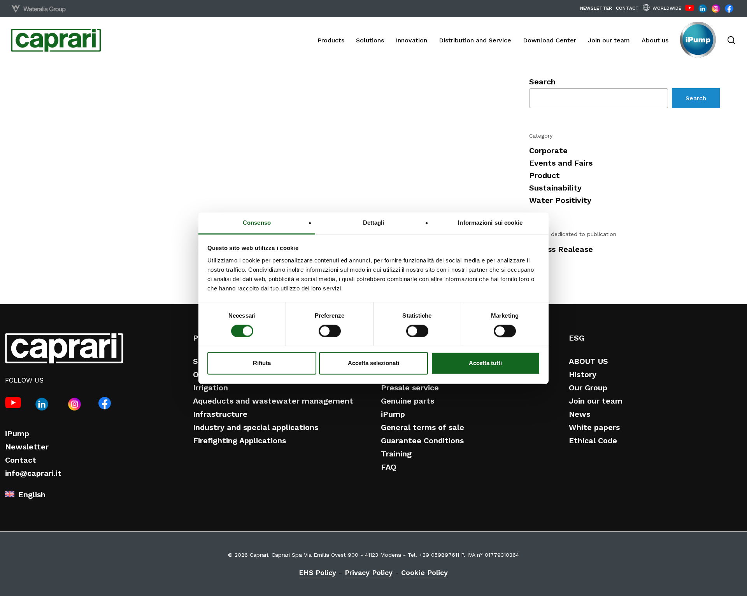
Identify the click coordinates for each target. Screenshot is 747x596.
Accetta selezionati (373, 363)
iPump (17, 433)
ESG (576, 338)
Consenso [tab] (257, 222)
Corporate (548, 150)
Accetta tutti (485, 363)
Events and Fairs (561, 163)
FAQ (388, 467)
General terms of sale (422, 427)
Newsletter (27, 446)
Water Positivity (560, 200)
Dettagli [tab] (373, 222)
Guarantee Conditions (422, 440)
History (582, 374)
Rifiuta (262, 363)
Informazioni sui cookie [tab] (490, 222)
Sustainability (555, 187)
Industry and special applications (255, 427)
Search (542, 81)
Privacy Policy (369, 572)
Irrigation (210, 387)
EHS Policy (317, 572)
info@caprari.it (33, 473)
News (579, 414)
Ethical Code (593, 440)
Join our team (595, 400)
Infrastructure (220, 414)
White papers (594, 427)
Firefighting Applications (239, 440)
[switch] (330, 331)
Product (544, 175)
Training (396, 453)
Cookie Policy (424, 572)
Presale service (410, 387)
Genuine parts (407, 400)
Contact (20, 460)
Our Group (588, 387)
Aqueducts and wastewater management (273, 400)
